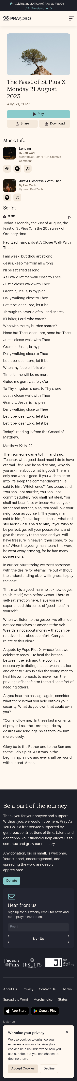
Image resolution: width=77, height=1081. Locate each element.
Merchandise (43, 1000)
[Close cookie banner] (67, 1032)
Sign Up (38, 939)
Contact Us (47, 989)
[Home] (17, 18)
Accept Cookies (23, 1068)
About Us (10, 989)
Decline (48, 1068)
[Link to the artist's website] (7, 169)
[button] (17, 123)
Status (63, 1000)
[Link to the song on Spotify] (17, 169)
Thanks (66, 989)
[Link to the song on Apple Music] (28, 169)
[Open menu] (71, 18)
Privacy (28, 989)
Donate (11, 881)
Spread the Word (15, 1000)
